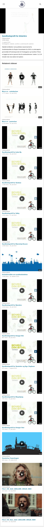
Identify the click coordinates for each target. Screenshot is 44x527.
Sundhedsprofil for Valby (10, 213)
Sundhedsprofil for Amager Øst (13, 336)
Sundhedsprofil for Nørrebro (12, 305)
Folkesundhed (6, 38)
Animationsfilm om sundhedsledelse (15, 274)
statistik (12, 44)
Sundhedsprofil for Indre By (11, 152)
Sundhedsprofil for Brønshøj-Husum (15, 244)
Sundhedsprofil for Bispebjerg (12, 397)
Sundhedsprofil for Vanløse (11, 183)
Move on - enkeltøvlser (10, 91)
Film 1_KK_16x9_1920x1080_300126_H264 (16, 489)
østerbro (31, 44)
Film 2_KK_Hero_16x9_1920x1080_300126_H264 (19, 520)
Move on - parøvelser (9, 121)
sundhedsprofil (24, 44)
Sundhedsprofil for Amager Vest (13, 427)
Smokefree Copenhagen (10, 458)
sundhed (17, 44)
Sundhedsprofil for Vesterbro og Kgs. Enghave (18, 366)
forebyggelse (5, 44)
